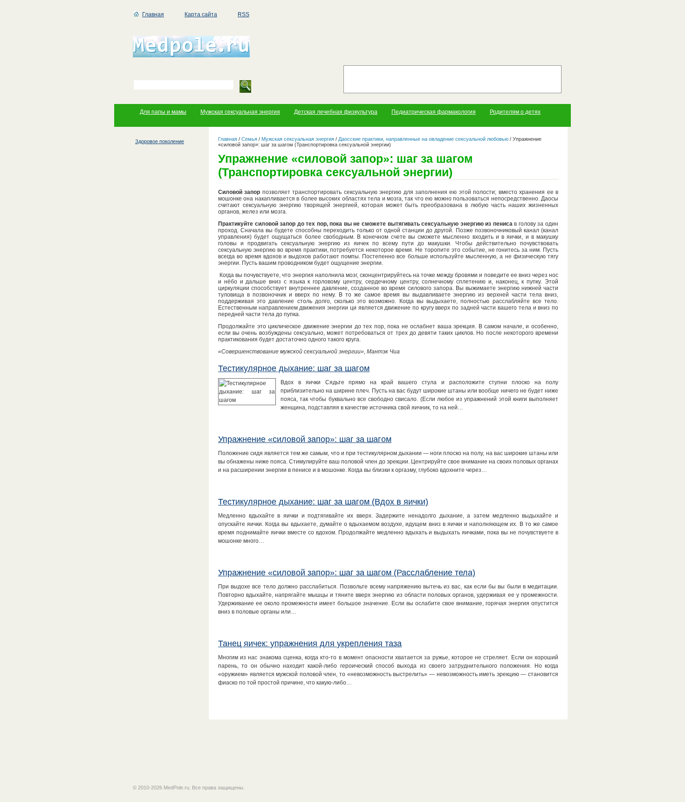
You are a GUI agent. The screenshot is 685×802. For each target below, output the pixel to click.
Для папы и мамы (163, 112)
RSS (243, 14)
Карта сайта (201, 14)
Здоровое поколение (159, 141)
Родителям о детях (515, 112)
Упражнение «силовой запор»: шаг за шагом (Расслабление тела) (346, 572)
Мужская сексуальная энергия (240, 112)
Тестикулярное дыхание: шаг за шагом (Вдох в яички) (323, 501)
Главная (153, 14)
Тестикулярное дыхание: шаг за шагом (294, 368)
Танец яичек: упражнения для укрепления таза (310, 643)
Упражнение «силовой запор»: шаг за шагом (304, 439)
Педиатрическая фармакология (433, 112)
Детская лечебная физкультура (335, 112)
